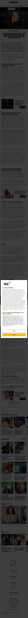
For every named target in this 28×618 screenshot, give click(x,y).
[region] (14, 309)
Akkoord (14, 334)
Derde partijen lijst (5, 326)
